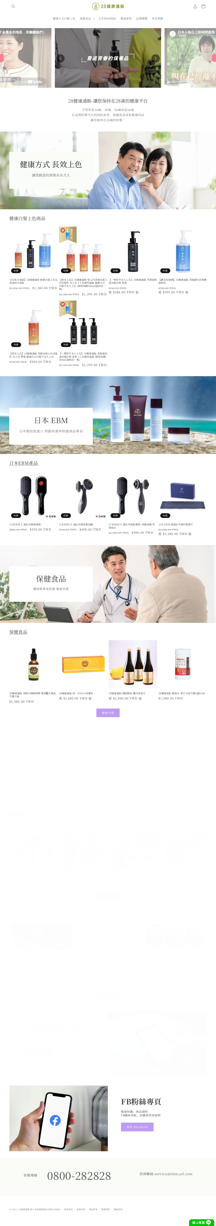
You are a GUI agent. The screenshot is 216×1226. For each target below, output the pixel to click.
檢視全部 (108, 713)
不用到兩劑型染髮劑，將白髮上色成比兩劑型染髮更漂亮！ (174, 959)
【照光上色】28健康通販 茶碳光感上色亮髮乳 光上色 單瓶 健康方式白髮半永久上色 (33, 355)
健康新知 (18, 914)
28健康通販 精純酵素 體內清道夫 (127, 693)
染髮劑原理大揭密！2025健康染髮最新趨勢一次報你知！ (40, 959)
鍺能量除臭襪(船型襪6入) (172, 878)
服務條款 (105, 1209)
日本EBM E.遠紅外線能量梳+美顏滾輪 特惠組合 (132, 526)
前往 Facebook (137, 1127)
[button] (13, 6)
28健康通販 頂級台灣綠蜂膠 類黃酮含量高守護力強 (32, 695)
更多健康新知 (108, 994)
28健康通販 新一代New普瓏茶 (76, 693)
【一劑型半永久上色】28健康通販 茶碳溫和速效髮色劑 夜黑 (133, 281)
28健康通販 (24, 1209)
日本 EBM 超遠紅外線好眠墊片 (175, 524)
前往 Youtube (37, 1052)
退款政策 (81, 1209)
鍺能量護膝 (65, 878)
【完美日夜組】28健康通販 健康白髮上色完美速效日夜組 (33, 281)
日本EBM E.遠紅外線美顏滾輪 (76, 524)
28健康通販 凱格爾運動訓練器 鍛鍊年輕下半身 (32, 880)
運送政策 (93, 1209)
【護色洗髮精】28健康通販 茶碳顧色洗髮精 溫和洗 (182, 281)
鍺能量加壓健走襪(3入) (121, 878)
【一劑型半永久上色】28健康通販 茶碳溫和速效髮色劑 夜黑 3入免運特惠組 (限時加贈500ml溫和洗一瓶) (83, 357)
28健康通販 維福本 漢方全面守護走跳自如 (181, 693)
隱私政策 (68, 1209)
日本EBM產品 (23, 463)
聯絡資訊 (118, 1209)
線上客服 (198, 1222)
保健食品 (18, 632)
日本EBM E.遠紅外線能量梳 (25, 524)
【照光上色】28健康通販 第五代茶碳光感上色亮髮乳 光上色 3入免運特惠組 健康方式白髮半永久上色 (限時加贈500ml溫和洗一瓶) (83, 284)
